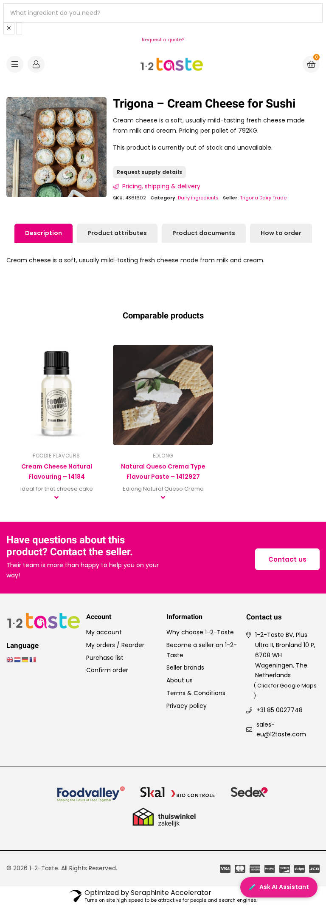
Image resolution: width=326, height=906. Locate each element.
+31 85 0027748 (279, 710)
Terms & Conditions (195, 693)
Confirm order (107, 670)
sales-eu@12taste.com (281, 729)
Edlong (163, 455)
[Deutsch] (25, 659)
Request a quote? (163, 39)
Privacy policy (186, 706)
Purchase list (105, 657)
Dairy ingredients (198, 197)
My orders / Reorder (115, 645)
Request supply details (149, 172)
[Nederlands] (18, 659)
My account (104, 632)
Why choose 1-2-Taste (200, 632)
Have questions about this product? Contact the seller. (69, 546)
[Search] (19, 28)
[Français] (33, 659)
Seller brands (185, 667)
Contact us (287, 559)
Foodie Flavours (56, 455)
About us (179, 680)
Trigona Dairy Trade (263, 197)
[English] (10, 659)
